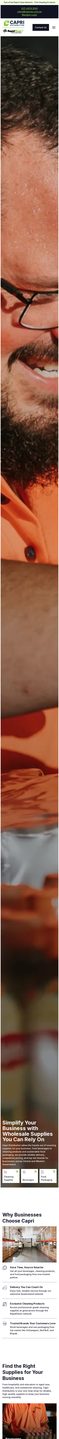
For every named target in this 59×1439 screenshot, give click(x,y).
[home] (13, 24)
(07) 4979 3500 (29, 8)
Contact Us (41, 27)
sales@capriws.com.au (29, 11)
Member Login (29, 15)
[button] (54, 27)
